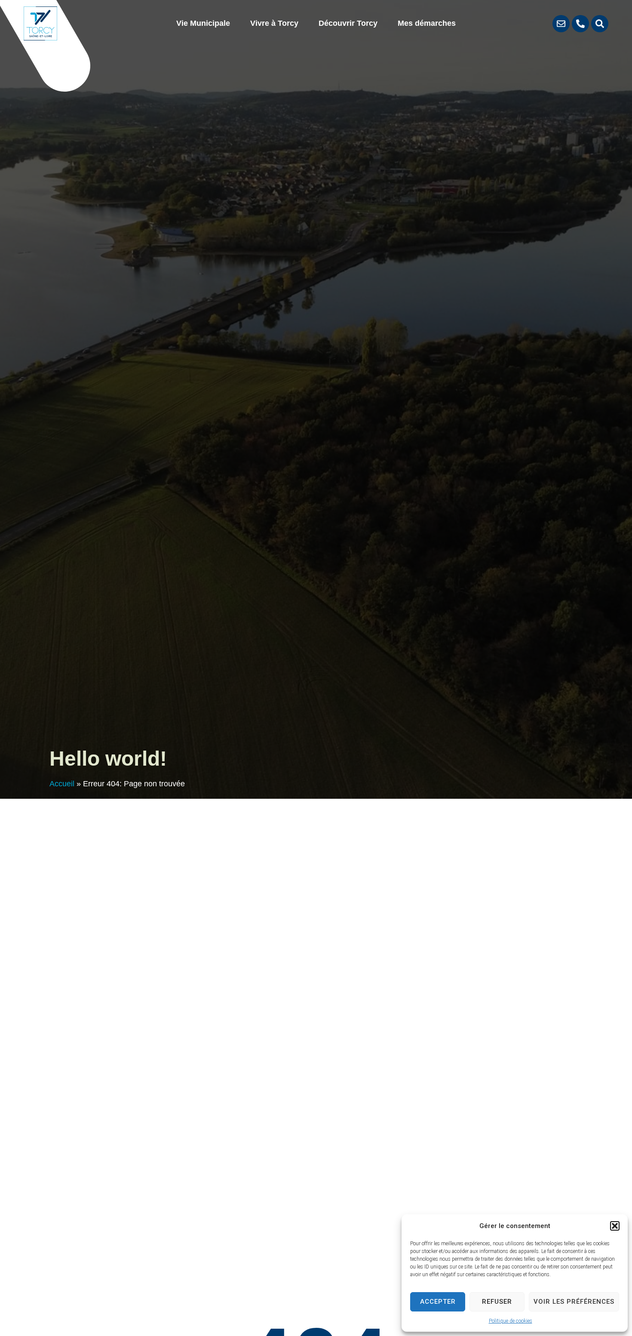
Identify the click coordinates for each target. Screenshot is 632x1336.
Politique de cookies (510, 1321)
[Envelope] (561, 23)
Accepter (438, 1301)
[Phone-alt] (580, 23)
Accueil (61, 783)
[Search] (599, 23)
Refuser (497, 1301)
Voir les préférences (574, 1301)
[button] (615, 1226)
